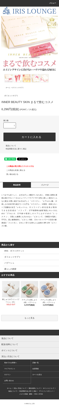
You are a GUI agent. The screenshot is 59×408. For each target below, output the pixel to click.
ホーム (8, 87)
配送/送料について (35, 388)
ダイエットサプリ (18, 87)
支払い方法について (20, 388)
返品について (11, 146)
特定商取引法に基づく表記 (16, 149)
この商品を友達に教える (15, 170)
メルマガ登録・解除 (25, 394)
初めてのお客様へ (10, 362)
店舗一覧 (35, 362)
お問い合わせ (9, 380)
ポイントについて (48, 388)
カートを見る (37, 374)
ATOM (41, 394)
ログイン (7, 374)
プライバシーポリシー (46, 391)
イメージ (45, 185)
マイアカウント (9, 368)
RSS (35, 394)
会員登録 (35, 368)
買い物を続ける (12, 174)
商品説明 (17, 185)
